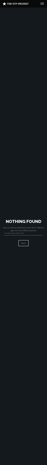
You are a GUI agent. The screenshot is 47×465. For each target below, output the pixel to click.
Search (23, 243)
